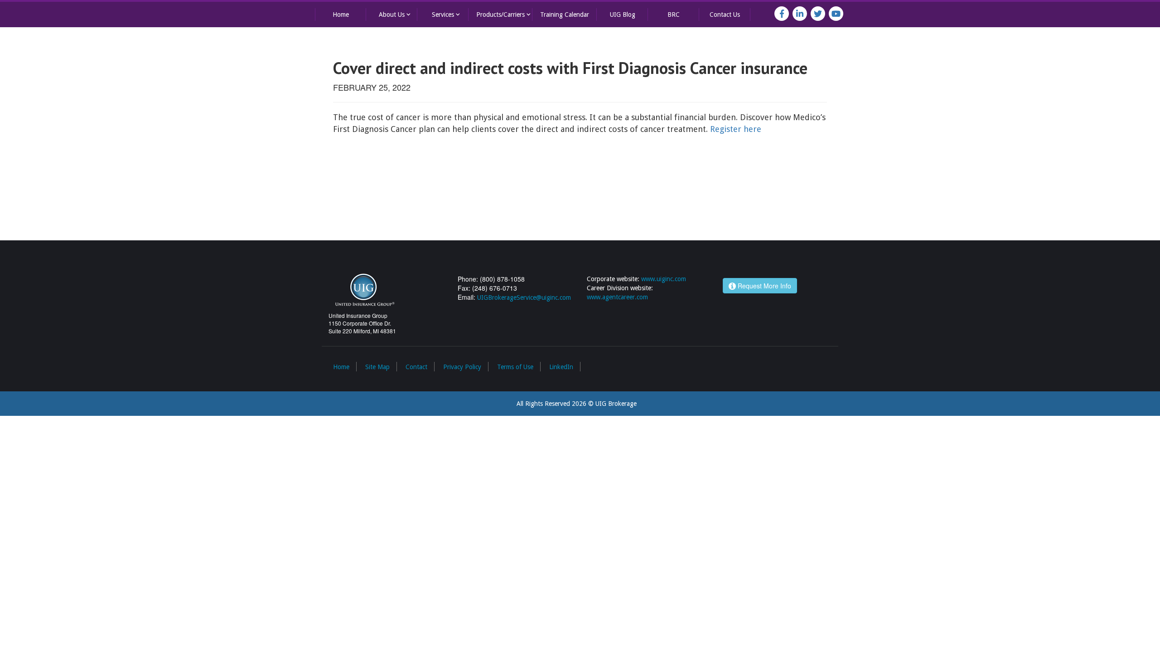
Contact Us (725, 14)
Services (447, 14)
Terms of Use (515, 366)
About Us (395, 14)
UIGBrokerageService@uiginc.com (524, 297)
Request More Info (763, 285)
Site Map (377, 366)
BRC (673, 14)
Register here (735, 129)
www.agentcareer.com (617, 297)
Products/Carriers (504, 14)
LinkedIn (561, 366)
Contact (416, 366)
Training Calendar (564, 14)
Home (341, 14)
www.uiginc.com (663, 279)
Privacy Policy (462, 366)
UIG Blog (622, 14)
